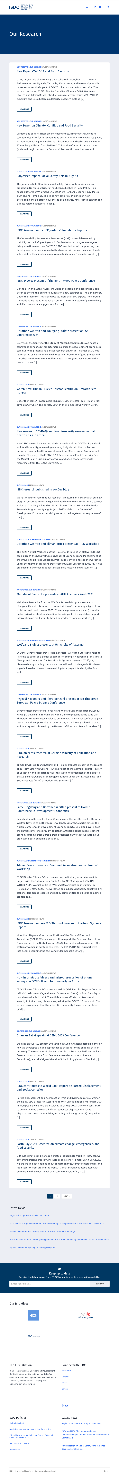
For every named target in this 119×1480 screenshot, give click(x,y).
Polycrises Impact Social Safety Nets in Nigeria (47, 176)
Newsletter (66, 1370)
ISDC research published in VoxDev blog (43, 489)
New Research (23, 67)
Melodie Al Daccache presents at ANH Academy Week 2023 (55, 594)
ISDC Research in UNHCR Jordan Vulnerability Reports (52, 230)
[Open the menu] (87, 7)
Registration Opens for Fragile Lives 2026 (29, 1215)
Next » (67, 1196)
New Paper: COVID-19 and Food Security (43, 71)
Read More (24, 109)
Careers (65, 1389)
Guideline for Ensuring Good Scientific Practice (30, 1429)
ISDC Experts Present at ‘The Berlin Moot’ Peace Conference (56, 280)
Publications (35, 172)
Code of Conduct (16, 1423)
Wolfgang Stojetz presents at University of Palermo (50, 644)
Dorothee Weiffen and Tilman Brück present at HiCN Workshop (58, 544)
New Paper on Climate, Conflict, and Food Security (50, 125)
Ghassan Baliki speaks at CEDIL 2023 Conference (48, 1035)
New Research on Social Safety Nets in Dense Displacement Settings (42, 1231)
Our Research (36, 67)
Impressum (14, 1449)
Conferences (22, 276)
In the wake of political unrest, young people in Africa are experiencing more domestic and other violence (59, 1239)
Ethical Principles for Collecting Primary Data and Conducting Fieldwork (31, 1436)
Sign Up (100, 1284)
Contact (65, 1377)
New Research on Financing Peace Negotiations (32, 1247)
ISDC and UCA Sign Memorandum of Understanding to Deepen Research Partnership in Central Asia (56, 1223)
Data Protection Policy (19, 1443)
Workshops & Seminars (39, 539)
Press (64, 1383)
